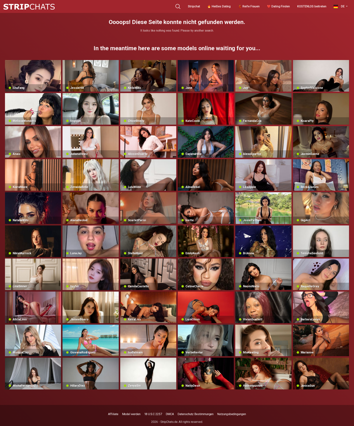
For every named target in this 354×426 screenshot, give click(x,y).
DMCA (170, 414)
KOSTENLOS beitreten (311, 6)
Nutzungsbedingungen (231, 414)
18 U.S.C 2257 (153, 414)
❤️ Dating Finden (278, 6)
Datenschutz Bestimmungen (196, 414)
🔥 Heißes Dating (219, 6)
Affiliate (113, 414)
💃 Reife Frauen (249, 6)
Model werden (131, 414)
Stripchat (194, 6)
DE (341, 6)
